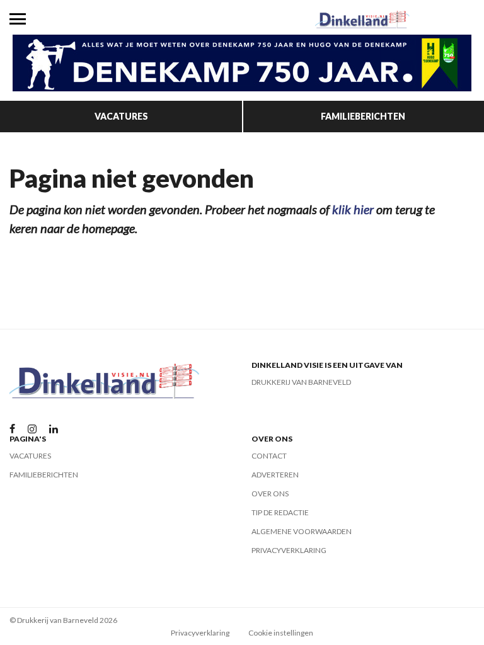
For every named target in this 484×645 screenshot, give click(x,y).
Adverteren (275, 474)
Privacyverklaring (288, 550)
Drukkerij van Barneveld (301, 382)
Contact (269, 455)
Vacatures (121, 116)
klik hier (353, 209)
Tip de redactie (280, 512)
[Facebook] (12, 429)
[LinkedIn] (53, 429)
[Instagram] (32, 429)
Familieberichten (363, 116)
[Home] (363, 18)
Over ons (270, 493)
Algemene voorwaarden (301, 531)
